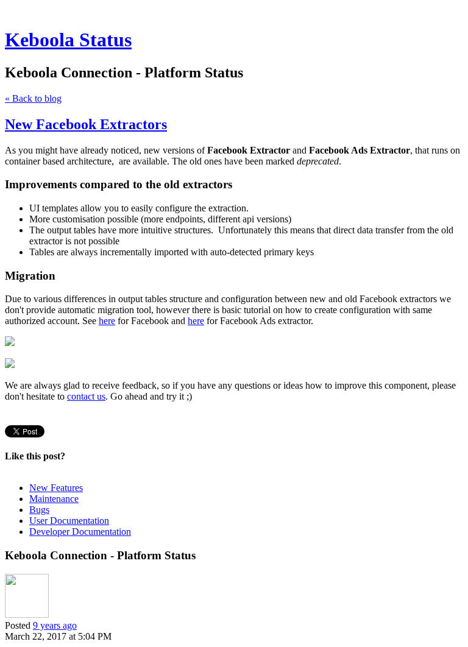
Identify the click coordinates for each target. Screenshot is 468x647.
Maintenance (54, 498)
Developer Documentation (80, 531)
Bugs (39, 509)
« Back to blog (33, 98)
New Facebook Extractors (86, 124)
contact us (86, 396)
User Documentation (69, 520)
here (107, 321)
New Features (56, 488)
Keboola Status (68, 40)
